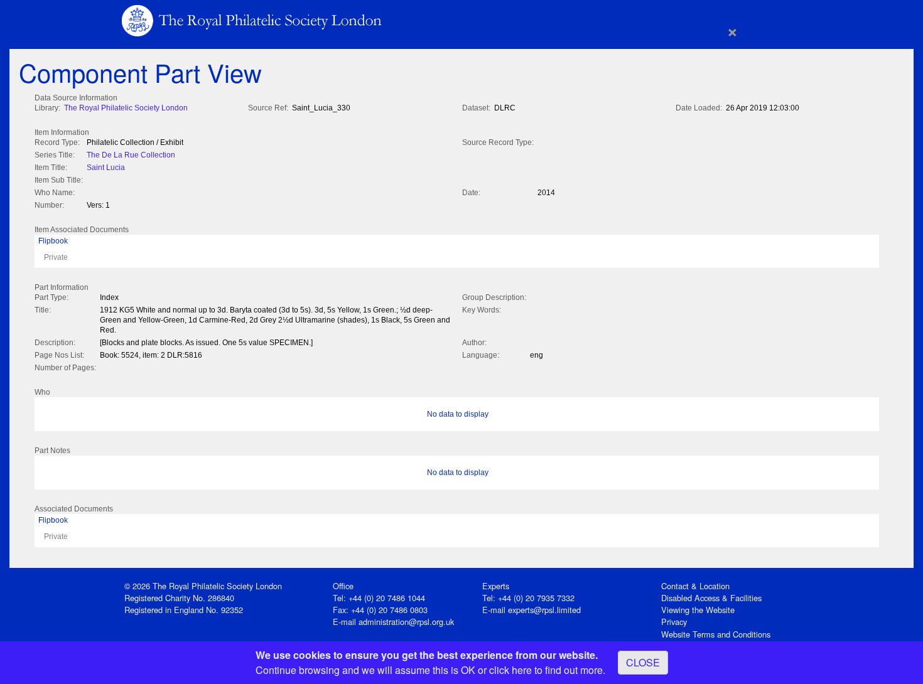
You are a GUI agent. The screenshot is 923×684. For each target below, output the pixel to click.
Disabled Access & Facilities (711, 598)
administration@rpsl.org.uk (406, 622)
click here (510, 670)
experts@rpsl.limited (544, 610)
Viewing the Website (698, 610)
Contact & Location (695, 586)
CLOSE (643, 662)
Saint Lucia (106, 167)
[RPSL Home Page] (252, 20)
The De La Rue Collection (131, 155)
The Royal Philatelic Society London (126, 108)
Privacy (674, 622)
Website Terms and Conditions (715, 634)
